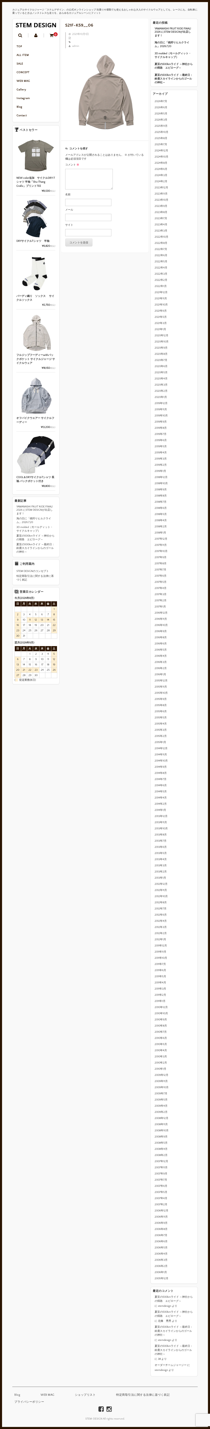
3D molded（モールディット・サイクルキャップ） (173, 55)
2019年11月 (161, 409)
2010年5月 (161, 1044)
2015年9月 (161, 699)
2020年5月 (161, 372)
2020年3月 (161, 384)
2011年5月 (160, 976)
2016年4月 (161, 656)
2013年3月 (161, 865)
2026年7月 (161, 101)
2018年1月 (160, 532)
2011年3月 (160, 988)
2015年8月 (161, 705)
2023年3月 (161, 230)
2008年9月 (161, 1136)
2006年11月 (161, 1216)
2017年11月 (161, 545)
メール (69, 209)
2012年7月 (161, 908)
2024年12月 (161, 150)
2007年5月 (161, 1192)
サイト (69, 225)
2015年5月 (161, 717)
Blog (19, 106)
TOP (19, 46)
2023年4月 (161, 224)
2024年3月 (161, 175)
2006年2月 (161, 1266)
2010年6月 (161, 1038)
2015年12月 (161, 680)
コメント (72, 164)
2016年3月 (161, 662)
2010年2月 (161, 1062)
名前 (68, 194)
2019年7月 (161, 434)
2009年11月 (161, 1081)
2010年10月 (161, 1013)
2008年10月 (162, 1130)
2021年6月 (161, 310)
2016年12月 (161, 612)
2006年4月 (161, 1253)
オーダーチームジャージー (171, 1365)
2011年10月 (161, 958)
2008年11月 (161, 1124)
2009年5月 (161, 1099)
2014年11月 (161, 754)
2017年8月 (161, 563)
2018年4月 (161, 520)
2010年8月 (161, 1025)
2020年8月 (161, 354)
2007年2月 (161, 1204)
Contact (22, 115)
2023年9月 (161, 206)
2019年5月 (161, 446)
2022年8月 (161, 243)
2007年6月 (161, 1186)
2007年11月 (161, 1167)
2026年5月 (161, 113)
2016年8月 (161, 637)
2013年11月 (161, 822)
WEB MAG (23, 81)
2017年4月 (161, 588)
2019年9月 (161, 421)
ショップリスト (85, 1395)
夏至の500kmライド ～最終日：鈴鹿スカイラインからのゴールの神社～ (174, 79)
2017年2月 (161, 600)
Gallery (21, 89)
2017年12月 (161, 538)
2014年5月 (161, 791)
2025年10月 (161, 132)
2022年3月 (161, 273)
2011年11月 (160, 951)
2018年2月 (161, 526)
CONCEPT (23, 72)
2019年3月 (161, 458)
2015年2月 (161, 736)
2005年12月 (161, 1278)
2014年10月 (161, 760)
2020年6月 (161, 366)
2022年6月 (161, 255)
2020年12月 (161, 335)
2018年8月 (161, 495)
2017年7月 (160, 569)
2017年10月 (161, 551)
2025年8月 (161, 138)
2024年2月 (161, 181)
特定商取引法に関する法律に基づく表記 (35, 578)
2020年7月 (161, 360)
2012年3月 (161, 927)
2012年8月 (161, 902)
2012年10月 (161, 896)
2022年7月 (161, 249)
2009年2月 (161, 1112)
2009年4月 (161, 1105)
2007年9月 (161, 1173)
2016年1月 (160, 674)
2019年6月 (161, 440)
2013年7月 (161, 840)
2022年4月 (161, 267)
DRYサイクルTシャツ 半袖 (32, 241)
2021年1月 (160, 329)
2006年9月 (161, 1223)
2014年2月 (161, 803)
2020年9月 (161, 347)
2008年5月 (161, 1142)
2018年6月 (161, 508)
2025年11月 (161, 125)
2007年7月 (161, 1179)
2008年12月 (161, 1118)
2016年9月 (161, 631)
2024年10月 (161, 156)
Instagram (23, 98)
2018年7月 (161, 501)
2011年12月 (161, 945)
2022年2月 (161, 280)
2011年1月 (160, 1001)
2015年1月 (160, 742)
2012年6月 (161, 914)
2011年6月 (160, 970)
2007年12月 (161, 1161)
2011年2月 (160, 994)
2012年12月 (161, 884)
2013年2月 (161, 871)
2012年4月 (161, 921)
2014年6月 (161, 785)
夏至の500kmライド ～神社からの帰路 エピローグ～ (174, 66)
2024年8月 (161, 162)
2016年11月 (161, 619)
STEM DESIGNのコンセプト (32, 571)
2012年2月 (161, 933)
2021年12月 (161, 292)
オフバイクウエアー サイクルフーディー (35, 420)
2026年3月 (161, 119)
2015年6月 (161, 711)
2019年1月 (160, 471)
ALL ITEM (23, 55)
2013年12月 (161, 816)
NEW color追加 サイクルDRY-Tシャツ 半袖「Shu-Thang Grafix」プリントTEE (35, 181)
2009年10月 (162, 1087)
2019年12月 (161, 403)
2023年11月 (161, 193)
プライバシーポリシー (29, 1402)
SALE (20, 63)
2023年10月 (161, 199)
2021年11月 (161, 298)
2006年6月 (161, 1241)
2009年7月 (161, 1093)
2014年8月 (161, 773)
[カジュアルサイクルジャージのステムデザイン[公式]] (36, 25)
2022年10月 (161, 236)
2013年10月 (161, 828)
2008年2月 (161, 1155)
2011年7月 (160, 964)
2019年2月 (161, 464)
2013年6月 (161, 847)
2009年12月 (161, 1075)
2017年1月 (160, 606)
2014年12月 (161, 748)
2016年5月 (161, 649)
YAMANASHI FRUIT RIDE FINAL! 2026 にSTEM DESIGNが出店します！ (173, 32)
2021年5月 (161, 317)
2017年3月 (161, 594)
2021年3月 (161, 323)
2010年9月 (161, 1019)
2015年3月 (161, 729)
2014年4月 (161, 797)
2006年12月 (161, 1210)
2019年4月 (161, 452)
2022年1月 (161, 286)
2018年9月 (161, 489)
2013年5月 (161, 853)
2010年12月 (161, 1007)
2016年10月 (161, 625)
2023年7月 (161, 218)
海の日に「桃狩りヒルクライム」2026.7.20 (172, 44)
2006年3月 (161, 1259)
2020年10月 (162, 341)
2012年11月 (161, 890)
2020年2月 (161, 391)
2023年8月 (161, 212)
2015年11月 (161, 686)
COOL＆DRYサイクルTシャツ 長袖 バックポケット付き (35, 479)
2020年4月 (161, 378)
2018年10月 (161, 483)
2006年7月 (161, 1235)
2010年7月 (161, 1031)
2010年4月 (161, 1050)
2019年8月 (161, 427)
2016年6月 (161, 643)
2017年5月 (161, 582)
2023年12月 (161, 187)
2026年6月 (161, 107)
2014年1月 (160, 810)
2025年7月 (161, 144)
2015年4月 (161, 723)
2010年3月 (161, 1056)
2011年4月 (160, 982)
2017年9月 (161, 557)
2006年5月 (161, 1247)
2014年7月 (161, 779)
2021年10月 (161, 304)
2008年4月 (161, 1149)
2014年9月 (161, 766)
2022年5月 (161, 261)
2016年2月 (161, 668)
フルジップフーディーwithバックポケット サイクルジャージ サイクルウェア (35, 359)
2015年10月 (161, 692)
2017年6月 (161, 575)
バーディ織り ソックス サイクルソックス (35, 298)
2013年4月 (161, 859)
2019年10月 (161, 415)
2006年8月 (161, 1229)
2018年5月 (161, 514)
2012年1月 (160, 939)
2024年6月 (161, 169)
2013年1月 (160, 877)
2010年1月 (160, 1068)
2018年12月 (161, 477)
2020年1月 (161, 397)
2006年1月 (161, 1272)
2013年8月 (161, 834)
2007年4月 (161, 1198)
